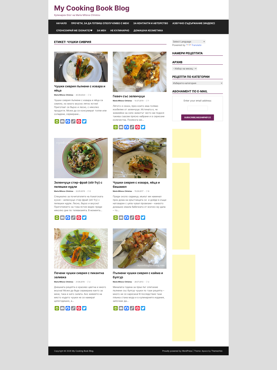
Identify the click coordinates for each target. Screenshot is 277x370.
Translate (196, 45)
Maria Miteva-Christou (63, 95)
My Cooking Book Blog (91, 8)
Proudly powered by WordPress (177, 351)
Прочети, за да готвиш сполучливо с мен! (100, 23)
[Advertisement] (186, 143)
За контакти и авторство (150, 23)
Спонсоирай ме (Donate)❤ (74, 30)
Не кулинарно (119, 30)
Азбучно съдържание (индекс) (193, 23)
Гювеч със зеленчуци (129, 96)
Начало (61, 23)
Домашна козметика (148, 30)
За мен (101, 30)
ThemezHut (216, 351)
